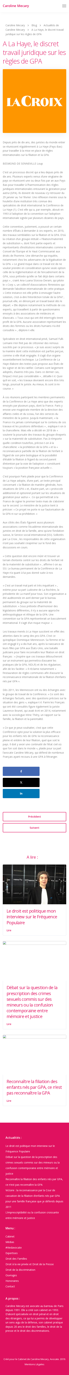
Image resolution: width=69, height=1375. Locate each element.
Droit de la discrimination (20, 1269)
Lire (9, 930)
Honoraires (12, 1281)
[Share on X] (21, 782)
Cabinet (10, 1236)
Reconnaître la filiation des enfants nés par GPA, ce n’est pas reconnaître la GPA (34, 1087)
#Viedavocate (14, 1247)
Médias (10, 1242)
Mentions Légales (34, 1364)
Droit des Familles (16, 1258)
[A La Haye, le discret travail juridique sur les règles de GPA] (34, 102)
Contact (10, 1286)
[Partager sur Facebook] (21, 771)
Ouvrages (11, 1275)
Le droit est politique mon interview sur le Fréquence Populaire (32, 916)
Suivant (34, 827)
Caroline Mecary (16, 6)
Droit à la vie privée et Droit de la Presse (30, 1264)
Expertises (12, 1253)
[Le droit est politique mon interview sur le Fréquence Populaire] (34, 884)
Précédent (34, 816)
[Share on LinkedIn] (21, 793)
